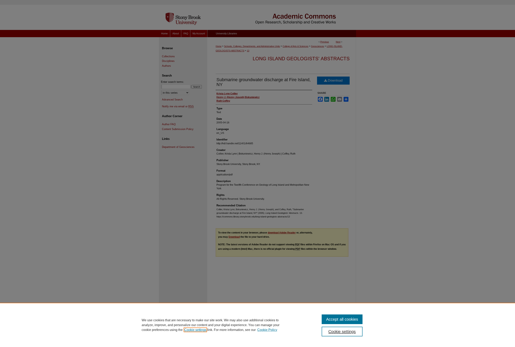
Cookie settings (195, 330)
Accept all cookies (342, 319)
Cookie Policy (267, 330)
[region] (257, 325)
